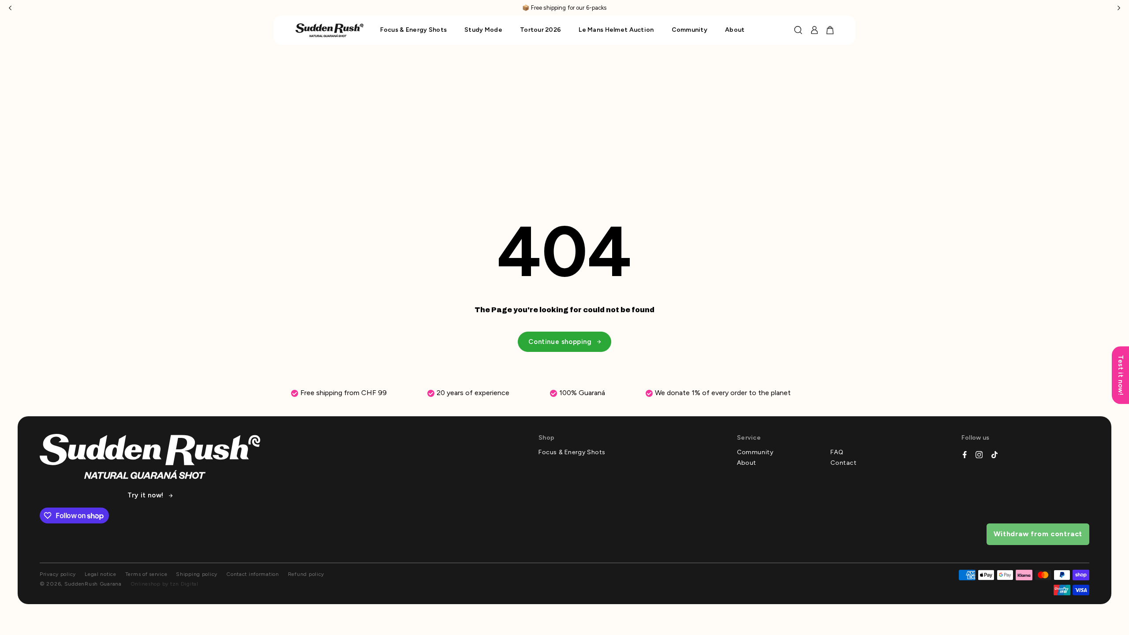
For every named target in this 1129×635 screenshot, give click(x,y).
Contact (843, 463)
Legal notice (100, 574)
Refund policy (306, 574)
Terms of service (146, 574)
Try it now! (145, 495)
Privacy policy (58, 574)
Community (755, 452)
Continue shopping (559, 342)
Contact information (252, 574)
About (746, 463)
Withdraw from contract (1038, 534)
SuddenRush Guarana (93, 584)
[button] (10, 7)
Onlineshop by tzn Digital (164, 584)
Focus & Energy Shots (572, 452)
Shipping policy (196, 574)
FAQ (836, 452)
